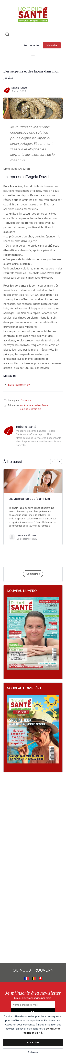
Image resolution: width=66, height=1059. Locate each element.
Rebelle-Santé (19, 88)
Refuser (33, 1052)
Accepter (33, 1042)
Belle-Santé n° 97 (19, 384)
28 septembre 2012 (27, 539)
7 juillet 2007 (19, 91)
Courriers (26, 400)
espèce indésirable (30, 405)
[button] (33, 55)
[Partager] (59, 401)
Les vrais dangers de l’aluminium (29, 498)
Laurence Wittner (26, 535)
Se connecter (32, 45)
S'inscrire (51, 45)
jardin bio (36, 409)
